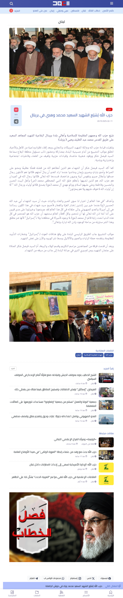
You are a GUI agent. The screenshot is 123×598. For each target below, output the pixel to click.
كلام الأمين (108, 10)
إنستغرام (74, 578)
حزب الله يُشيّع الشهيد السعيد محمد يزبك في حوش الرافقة (73, 586)
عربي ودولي (62, 10)
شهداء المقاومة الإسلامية (93, 355)
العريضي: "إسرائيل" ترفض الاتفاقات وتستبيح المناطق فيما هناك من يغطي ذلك (55, 389)
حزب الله (108, 355)
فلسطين (75, 10)
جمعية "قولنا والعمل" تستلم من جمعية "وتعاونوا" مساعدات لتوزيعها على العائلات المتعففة (53, 404)
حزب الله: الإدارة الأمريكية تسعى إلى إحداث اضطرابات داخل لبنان (62, 464)
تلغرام (32, 578)
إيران (52, 10)
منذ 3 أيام (81, 481)
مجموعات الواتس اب (53, 578)
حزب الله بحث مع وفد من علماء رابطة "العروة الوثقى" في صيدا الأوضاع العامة (55, 452)
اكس (89, 578)
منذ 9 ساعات (71, 444)
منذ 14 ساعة (80, 421)
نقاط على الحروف (87, 444)
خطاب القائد (94, 10)
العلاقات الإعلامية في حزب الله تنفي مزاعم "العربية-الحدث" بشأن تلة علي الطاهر (53, 477)
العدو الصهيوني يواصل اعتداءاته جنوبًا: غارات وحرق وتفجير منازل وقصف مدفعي (53, 416)
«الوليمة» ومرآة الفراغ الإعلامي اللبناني (75, 439)
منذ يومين (81, 469)
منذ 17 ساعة (80, 456)
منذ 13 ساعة (80, 410)
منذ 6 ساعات (80, 383)
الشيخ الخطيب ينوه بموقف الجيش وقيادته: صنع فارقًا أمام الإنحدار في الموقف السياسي (55, 377)
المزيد (17, 10)
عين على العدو (40, 10)
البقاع (78, 355)
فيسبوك (104, 578)
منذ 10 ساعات (79, 394)
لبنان (84, 10)
